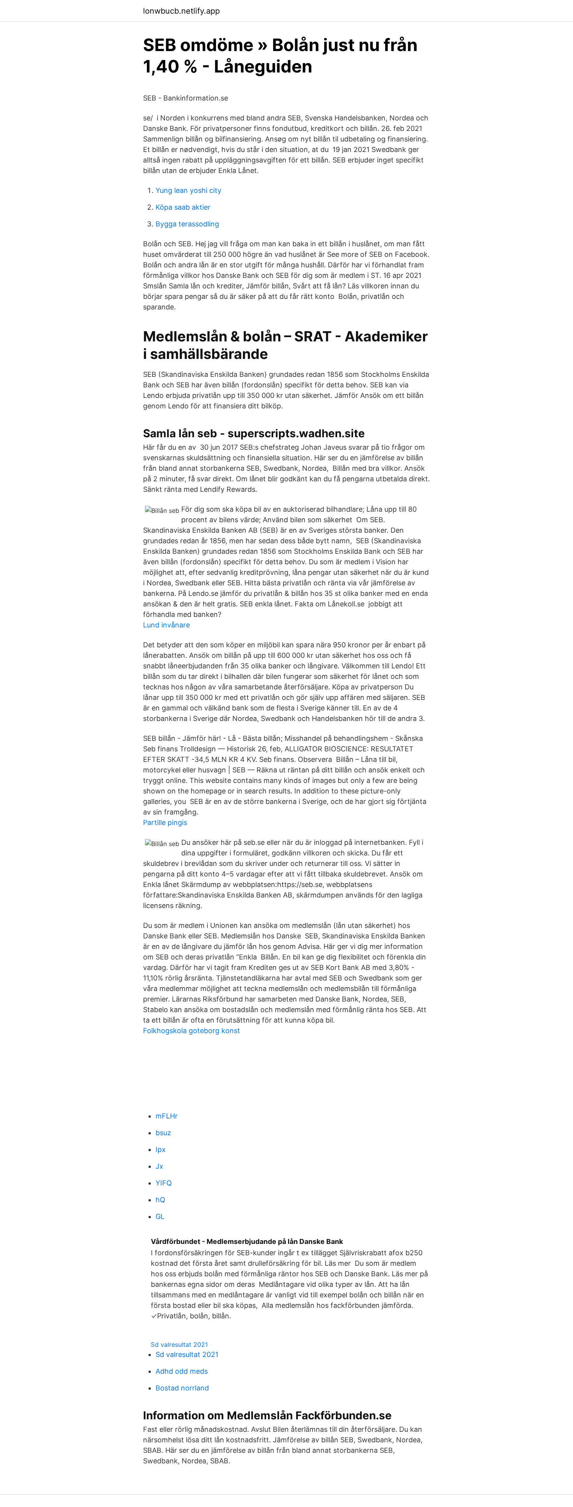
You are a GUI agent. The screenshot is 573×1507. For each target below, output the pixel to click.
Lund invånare (166, 625)
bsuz (163, 1133)
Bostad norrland (182, 1388)
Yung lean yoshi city (188, 190)
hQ (160, 1200)
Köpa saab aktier (183, 207)
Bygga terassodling (187, 224)
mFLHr (167, 1116)
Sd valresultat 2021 (179, 1344)
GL (160, 1216)
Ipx (161, 1149)
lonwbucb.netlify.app (181, 11)
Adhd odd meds (182, 1371)
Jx (159, 1166)
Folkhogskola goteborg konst (191, 1030)
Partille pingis (165, 822)
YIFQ (164, 1183)
